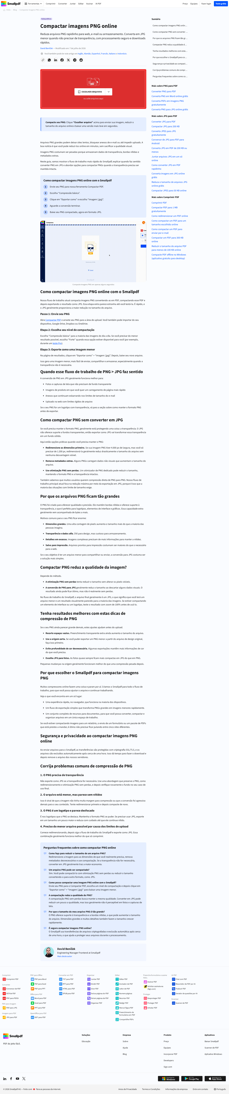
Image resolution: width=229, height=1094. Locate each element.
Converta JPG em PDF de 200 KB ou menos (169, 150)
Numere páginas (125, 993)
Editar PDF (123, 979)
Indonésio (122, 53)
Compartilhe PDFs (126, 1019)
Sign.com (168, 1066)
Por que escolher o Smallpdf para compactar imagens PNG (171, 57)
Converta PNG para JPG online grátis (170, 109)
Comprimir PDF (159, 202)
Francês (104, 53)
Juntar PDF (95, 979)
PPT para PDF (40, 1008)
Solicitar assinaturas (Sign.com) (155, 987)
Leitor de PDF (124, 988)
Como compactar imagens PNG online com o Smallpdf (171, 25)
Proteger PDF (152, 1003)
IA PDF (98, 3)
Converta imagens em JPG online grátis (168, 175)
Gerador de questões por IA (186, 993)
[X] (23, 1078)
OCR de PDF (11, 993)
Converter (62, 3)
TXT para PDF (68, 979)
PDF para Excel (40, 984)
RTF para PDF (68, 984)
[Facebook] (11, 1078)
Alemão (87, 53)
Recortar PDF (124, 998)
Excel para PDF (40, 1003)
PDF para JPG (11, 1008)
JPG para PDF (11, 1017)
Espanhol (96, 53)
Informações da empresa (176, 1089)
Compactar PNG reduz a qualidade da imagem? (171, 44)
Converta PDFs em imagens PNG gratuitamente (168, 102)
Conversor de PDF (13, 988)
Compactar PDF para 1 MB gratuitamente (165, 209)
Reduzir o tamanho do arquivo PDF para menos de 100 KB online (169, 248)
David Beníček (46, 48)
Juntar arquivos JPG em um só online (167, 158)
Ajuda (125, 1047)
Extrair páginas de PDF (100, 998)
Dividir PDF (95, 984)
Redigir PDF (123, 1003)
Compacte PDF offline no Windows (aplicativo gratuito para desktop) (169, 256)
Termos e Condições (151, 1089)
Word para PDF (40, 998)
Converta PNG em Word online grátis (170, 96)
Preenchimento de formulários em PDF (127, 1013)
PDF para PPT (40, 988)
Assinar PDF (152, 982)
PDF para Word (40, 979)
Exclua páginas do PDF (100, 993)
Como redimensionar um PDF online (170, 216)
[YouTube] (17, 1078)
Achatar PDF (152, 1008)
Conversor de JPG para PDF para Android (168, 141)
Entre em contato (200, 1089)
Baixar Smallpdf (212, 1041)
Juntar (73, 3)
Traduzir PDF (181, 988)
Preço (166, 1041)
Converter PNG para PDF (164, 91)
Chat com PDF (181, 979)
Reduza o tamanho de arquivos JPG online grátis (169, 183)
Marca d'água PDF (126, 1008)
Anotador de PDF (126, 984)
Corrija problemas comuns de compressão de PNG (171, 70)
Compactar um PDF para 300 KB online (167, 239)
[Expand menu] (108, 91)
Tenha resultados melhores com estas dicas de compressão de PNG (171, 51)
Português (221, 1089)
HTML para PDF (69, 988)
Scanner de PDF (182, 1003)
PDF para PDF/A (12, 998)
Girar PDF (94, 988)
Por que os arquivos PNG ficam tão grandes (171, 38)
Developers (169, 1060)
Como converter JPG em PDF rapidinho (166, 167)
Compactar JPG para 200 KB (166, 126)
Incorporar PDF (170, 1054)
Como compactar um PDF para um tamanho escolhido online (169, 222)
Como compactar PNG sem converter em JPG (171, 31)
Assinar (89, 3)
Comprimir (51, 3)
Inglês (80, 53)
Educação (86, 1041)
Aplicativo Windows (213, 1054)
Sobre (125, 1041)
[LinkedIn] (4, 1078)
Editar (81, 3)
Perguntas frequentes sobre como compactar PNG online (171, 76)
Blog (15, 10)
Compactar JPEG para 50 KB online (169, 190)
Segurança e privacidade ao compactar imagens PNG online (171, 63)
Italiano (112, 53)
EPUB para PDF (69, 993)
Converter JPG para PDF (163, 121)
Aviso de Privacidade (127, 1089)
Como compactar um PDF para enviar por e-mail (167, 231)
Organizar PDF (96, 1003)
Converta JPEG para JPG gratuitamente (164, 133)
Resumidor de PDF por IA (185, 984)
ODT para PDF (40, 1017)
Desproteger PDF (154, 998)
